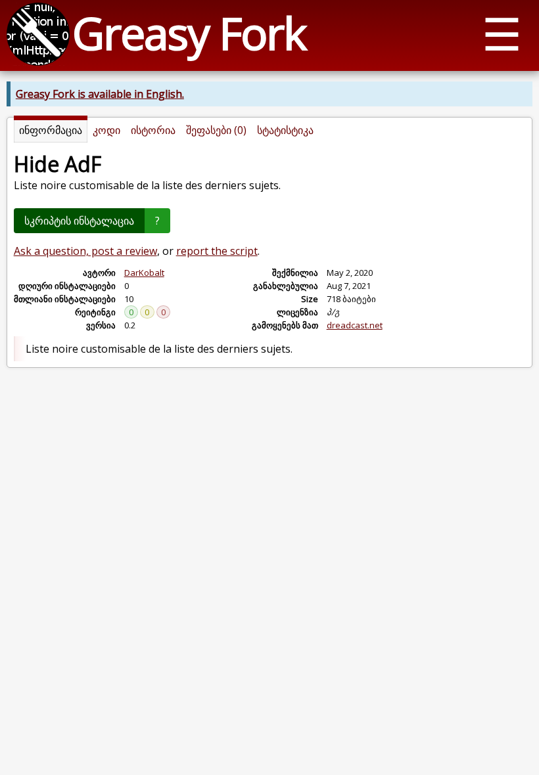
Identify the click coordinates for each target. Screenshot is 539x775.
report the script (217, 251)
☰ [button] (502, 33)
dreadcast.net (355, 325)
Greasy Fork (189, 32)
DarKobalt (144, 272)
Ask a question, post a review (85, 251)
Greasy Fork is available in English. (100, 94)
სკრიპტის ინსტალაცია (79, 220)
